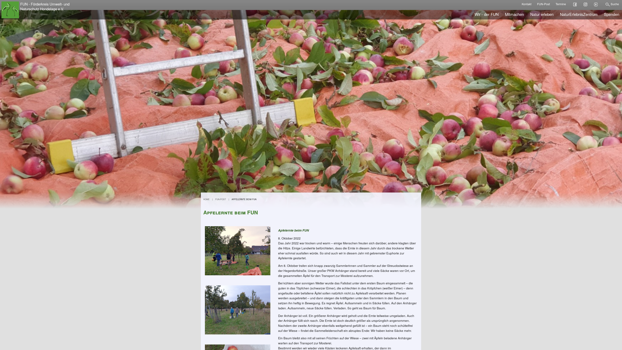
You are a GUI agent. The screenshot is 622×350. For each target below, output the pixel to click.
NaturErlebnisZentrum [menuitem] (579, 14)
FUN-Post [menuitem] (220, 199)
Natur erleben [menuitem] (541, 14)
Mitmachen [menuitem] (514, 14)
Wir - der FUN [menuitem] (487, 14)
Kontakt (526, 4)
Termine (561, 4)
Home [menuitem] (206, 199)
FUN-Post (543, 4)
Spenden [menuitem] (611, 14)
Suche (615, 4)
